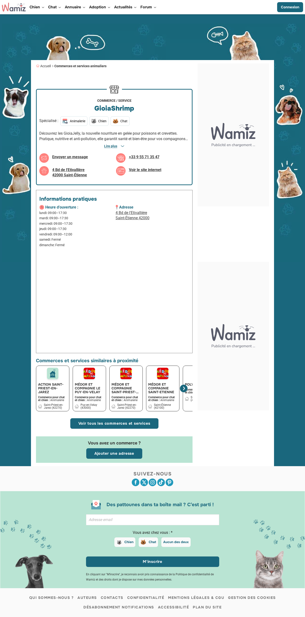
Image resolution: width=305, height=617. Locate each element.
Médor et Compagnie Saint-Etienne (161, 388)
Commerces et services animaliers (80, 66)
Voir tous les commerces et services (114, 423)
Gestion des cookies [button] (252, 597)
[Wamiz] (14, 7)
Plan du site (207, 607)
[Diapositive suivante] (184, 388)
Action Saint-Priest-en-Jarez (50, 388)
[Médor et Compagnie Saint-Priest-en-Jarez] (126, 373)
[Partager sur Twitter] (144, 482)
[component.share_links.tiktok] (161, 482)
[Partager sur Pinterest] (169, 482)
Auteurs (87, 597)
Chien (128, 542)
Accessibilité (173, 607)
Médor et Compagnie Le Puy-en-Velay (87, 388)
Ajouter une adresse (114, 453)
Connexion (290, 7)
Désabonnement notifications (118, 607)
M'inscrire (152, 561)
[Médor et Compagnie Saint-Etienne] (162, 373)
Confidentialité (145, 597)
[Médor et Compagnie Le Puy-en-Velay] (89, 373)
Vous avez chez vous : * (153, 532)
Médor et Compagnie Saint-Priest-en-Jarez (124, 388)
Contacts (112, 597)
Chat (152, 542)
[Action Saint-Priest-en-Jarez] (52, 373)
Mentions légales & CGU (196, 597)
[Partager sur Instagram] (152, 482)
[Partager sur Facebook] (135, 482)
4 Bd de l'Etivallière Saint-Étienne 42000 (132, 215)
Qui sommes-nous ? (51, 597)
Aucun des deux (176, 542)
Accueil (45, 66)
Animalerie (77, 121)
